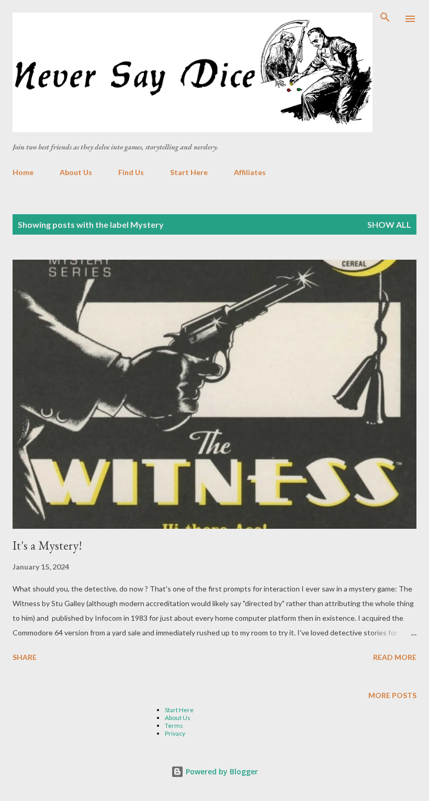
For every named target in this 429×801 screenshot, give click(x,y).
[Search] (385, 19)
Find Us (131, 172)
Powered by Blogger (221, 771)
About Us (76, 172)
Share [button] (25, 657)
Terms (174, 725)
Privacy (175, 733)
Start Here (189, 172)
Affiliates (250, 172)
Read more (394, 657)
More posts (392, 695)
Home (23, 172)
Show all (389, 224)
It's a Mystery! (47, 545)
